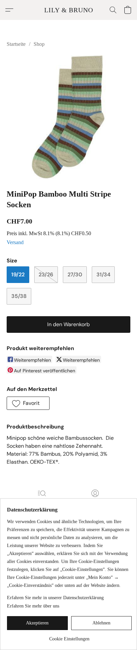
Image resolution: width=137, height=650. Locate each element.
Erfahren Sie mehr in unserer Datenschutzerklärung (55, 597)
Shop (39, 44)
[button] (68, 10)
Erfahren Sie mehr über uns (33, 606)
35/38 (19, 296)
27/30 (75, 274)
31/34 (103, 274)
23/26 (46, 274)
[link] (69, 636)
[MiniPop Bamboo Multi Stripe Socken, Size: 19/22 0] (68, 117)
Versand (15, 242)
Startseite (16, 44)
